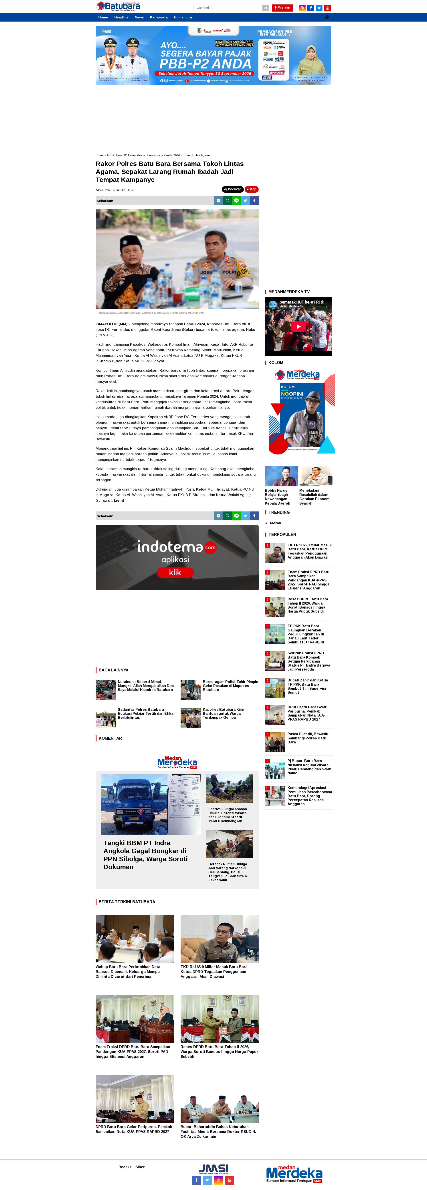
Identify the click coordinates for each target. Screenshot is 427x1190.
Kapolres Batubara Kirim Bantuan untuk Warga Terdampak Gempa (224, 713)
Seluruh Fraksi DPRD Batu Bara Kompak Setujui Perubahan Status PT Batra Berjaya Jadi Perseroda (309, 661)
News (139, 17)
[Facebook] (254, 200)
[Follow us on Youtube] (229, 1180)
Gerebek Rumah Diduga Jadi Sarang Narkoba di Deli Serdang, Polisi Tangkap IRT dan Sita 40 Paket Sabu (228, 872)
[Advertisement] (213, 117)
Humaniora (183, 17)
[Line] (236, 200)
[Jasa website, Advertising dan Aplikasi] (177, 593)
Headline (121, 17)
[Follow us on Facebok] (196, 1180)
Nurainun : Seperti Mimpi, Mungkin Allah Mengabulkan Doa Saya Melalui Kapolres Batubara (146, 686)
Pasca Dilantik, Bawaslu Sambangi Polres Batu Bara (308, 738)
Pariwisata (159, 17)
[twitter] (319, 8)
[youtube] (327, 8)
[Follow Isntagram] (218, 1180)
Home (103, 17)
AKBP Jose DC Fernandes (124, 155)
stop (252, 189)
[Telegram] (218, 200)
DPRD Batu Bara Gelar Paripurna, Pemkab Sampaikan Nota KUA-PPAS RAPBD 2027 (307, 713)
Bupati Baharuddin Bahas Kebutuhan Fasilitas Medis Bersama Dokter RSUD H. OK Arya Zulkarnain (218, 1132)
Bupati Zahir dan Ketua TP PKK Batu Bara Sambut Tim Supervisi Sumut (308, 686)
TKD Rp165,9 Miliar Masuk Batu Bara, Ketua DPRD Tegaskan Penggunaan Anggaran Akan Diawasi (215, 972)
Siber (140, 1167)
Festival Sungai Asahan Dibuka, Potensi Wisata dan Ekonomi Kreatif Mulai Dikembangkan (227, 815)
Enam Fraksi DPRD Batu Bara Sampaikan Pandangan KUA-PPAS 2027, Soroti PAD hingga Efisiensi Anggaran (133, 1052)
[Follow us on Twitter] (207, 1180)
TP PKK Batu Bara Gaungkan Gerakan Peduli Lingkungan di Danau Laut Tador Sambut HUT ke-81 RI (306, 634)
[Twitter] (245, 200)
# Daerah (273, 523)
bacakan (234, 189)
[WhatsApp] (227, 200)
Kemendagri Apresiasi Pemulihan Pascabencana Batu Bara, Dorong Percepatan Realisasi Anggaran (310, 796)
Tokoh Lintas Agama (197, 155)
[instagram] (302, 8)
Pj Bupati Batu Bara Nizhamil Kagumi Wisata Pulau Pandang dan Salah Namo (309, 767)
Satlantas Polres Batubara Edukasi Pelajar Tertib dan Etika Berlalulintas (145, 713)
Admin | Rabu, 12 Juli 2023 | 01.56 (115, 190)
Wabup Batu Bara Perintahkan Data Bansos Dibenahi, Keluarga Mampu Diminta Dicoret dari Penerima (128, 972)
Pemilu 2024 (172, 155)
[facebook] (310, 8)
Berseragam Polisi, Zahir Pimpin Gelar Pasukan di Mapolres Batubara (230, 686)
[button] (327, 15)
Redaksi (125, 1167)
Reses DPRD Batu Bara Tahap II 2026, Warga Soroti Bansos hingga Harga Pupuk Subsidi (219, 1052)
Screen (283, 8)
